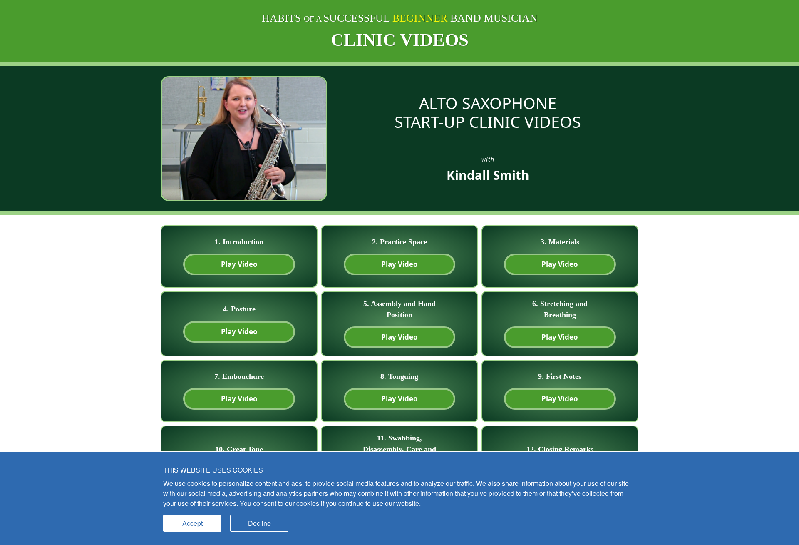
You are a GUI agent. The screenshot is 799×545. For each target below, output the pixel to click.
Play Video (239, 264)
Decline (259, 523)
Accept (192, 523)
